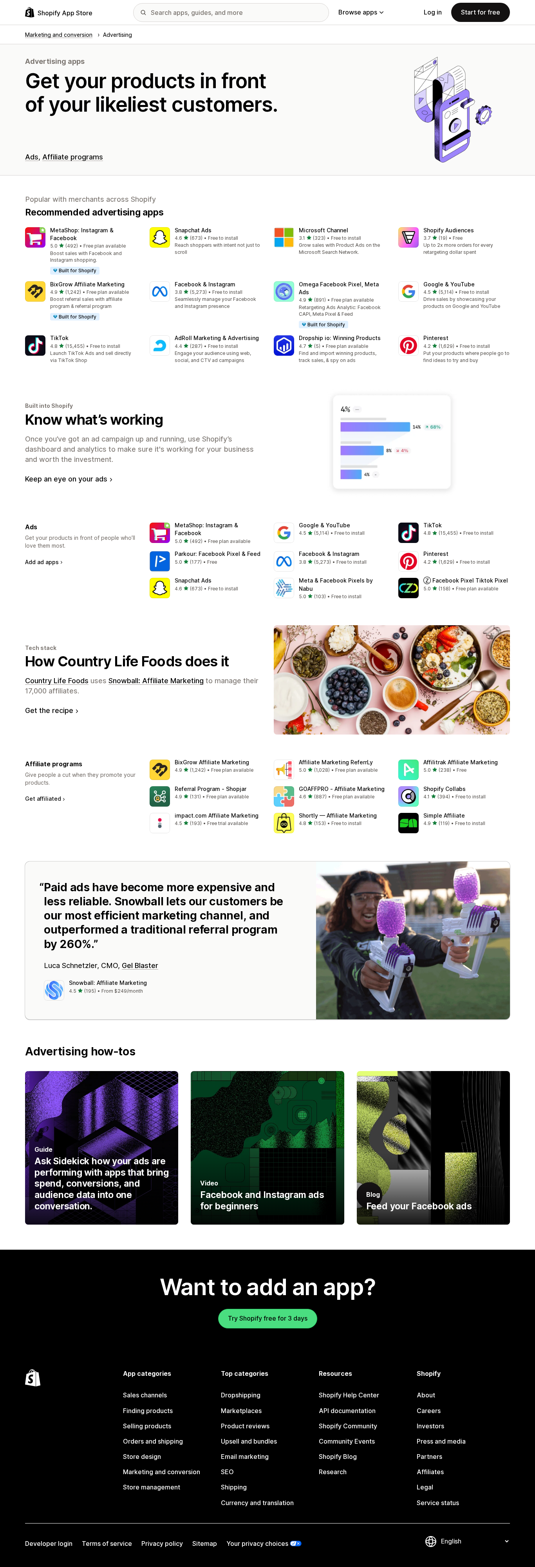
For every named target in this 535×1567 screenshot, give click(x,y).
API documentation (347, 1411)
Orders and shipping (153, 1441)
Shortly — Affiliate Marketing (338, 815)
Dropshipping (240, 1395)
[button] (81, 251)
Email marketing (245, 1456)
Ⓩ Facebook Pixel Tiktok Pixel (465, 580)
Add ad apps (42, 562)
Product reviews (245, 1426)
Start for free (480, 12)
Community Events (347, 1441)
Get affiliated (43, 798)
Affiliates (430, 1472)
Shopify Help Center (349, 1395)
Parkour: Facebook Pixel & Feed (217, 553)
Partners (429, 1456)
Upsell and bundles (249, 1441)
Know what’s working (94, 419)
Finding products (148, 1411)
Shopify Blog (338, 1456)
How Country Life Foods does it (127, 661)
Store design (142, 1456)
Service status (438, 1503)
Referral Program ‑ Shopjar (210, 788)
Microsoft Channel (323, 230)
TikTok (59, 338)
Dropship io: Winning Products (340, 338)
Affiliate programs (72, 157)
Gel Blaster (140, 965)
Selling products (147, 1426)
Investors (430, 1426)
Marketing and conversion (161, 1472)
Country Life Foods (57, 681)
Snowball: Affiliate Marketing (156, 681)
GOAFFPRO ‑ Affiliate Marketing (342, 788)
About (426, 1395)
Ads (31, 157)
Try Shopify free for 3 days (267, 1318)
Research (333, 1472)
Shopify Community (348, 1426)
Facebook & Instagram (205, 284)
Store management (151, 1487)
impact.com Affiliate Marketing (216, 815)
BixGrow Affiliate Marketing (87, 284)
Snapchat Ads (193, 230)
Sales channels (145, 1395)
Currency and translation (257, 1503)
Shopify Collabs (444, 788)
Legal (425, 1487)
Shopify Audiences (448, 230)
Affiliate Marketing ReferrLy (336, 762)
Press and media (441, 1441)
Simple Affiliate (444, 815)
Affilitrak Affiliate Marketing (460, 762)
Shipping (234, 1487)
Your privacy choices (257, 1543)
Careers (429, 1411)
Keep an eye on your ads (66, 479)
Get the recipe (49, 710)
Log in (433, 12)
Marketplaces (241, 1411)
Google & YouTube (449, 284)
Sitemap (204, 1543)
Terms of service (107, 1543)
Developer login (48, 1543)
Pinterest (435, 338)
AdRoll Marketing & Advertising (217, 338)
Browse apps (357, 12)
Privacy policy (162, 1543)
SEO (227, 1472)
